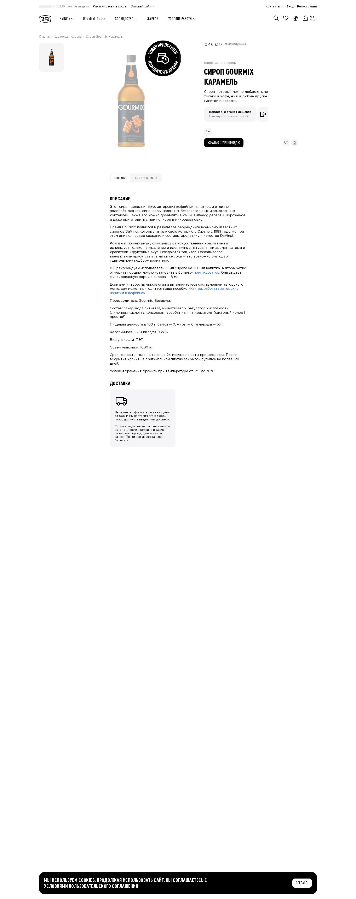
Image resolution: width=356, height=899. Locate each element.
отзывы (94, 18)
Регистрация (307, 6)
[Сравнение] (295, 18)
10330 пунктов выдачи (72, 6)
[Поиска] (276, 18)
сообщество (124, 19)
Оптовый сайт (141, 6)
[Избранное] (285, 18)
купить (65, 19)
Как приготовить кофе (109, 6)
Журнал (153, 18)
